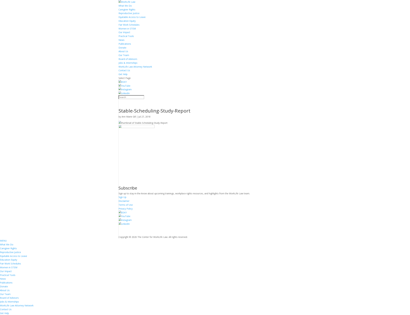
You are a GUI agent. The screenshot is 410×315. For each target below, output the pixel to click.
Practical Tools (126, 36)
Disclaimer (124, 200)
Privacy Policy (126, 208)
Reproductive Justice (129, 13)
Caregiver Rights (127, 9)
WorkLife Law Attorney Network (135, 66)
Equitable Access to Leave (132, 17)
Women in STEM (127, 28)
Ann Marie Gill (129, 116)
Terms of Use (126, 204)
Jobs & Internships (128, 62)
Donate (122, 47)
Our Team (124, 55)
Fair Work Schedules (129, 24)
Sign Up (122, 197)
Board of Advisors (128, 59)
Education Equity (127, 20)
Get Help (123, 74)
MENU (3, 240)
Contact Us (124, 70)
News (121, 39)
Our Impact (124, 32)
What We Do (125, 5)
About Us (123, 51)
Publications (125, 43)
